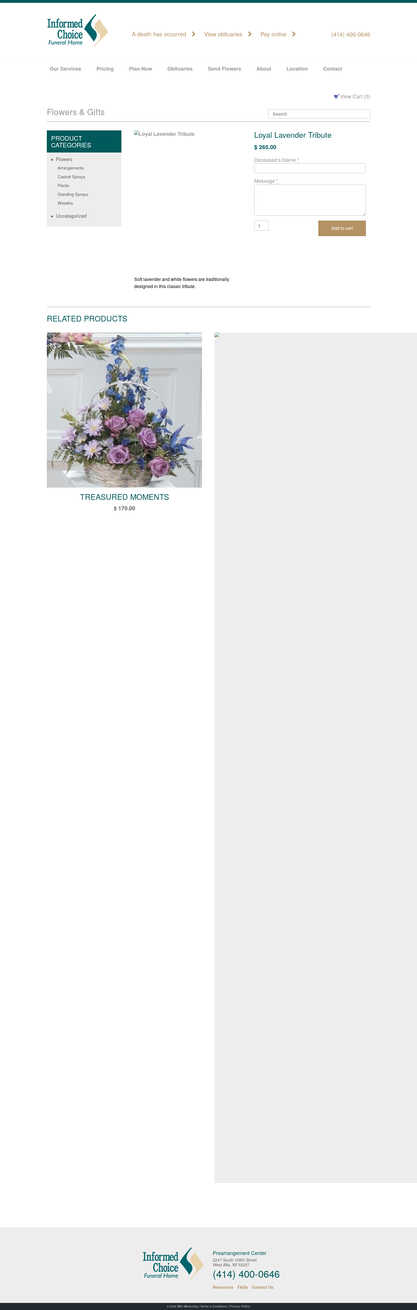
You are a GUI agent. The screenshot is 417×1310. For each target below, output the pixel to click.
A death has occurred (159, 34)
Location (297, 68)
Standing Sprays (73, 194)
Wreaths (65, 203)
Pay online (273, 34)
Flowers (64, 158)
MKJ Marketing (187, 1306)
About (263, 68)
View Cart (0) (355, 96)
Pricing (105, 68)
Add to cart (342, 228)
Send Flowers (224, 68)
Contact (332, 68)
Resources (223, 1287)
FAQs (242, 1287)
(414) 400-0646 (350, 34)
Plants (63, 185)
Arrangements (71, 168)
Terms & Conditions (213, 1306)
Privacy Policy (240, 1306)
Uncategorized (71, 215)
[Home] (168, 1263)
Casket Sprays (71, 176)
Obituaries (180, 68)
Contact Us (262, 1287)
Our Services (65, 68)
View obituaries (223, 34)
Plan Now (140, 68)
